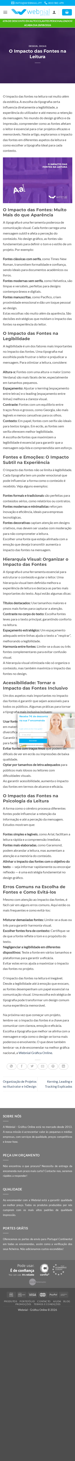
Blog (66, 1301)
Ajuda (57, 1301)
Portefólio (27, 1301)
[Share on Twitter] (32, 1066)
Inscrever (33, 741)
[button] (5, 12)
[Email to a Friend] (43, 1066)
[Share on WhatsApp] (11, 1066)
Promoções (23, 1304)
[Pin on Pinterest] (53, 1066)
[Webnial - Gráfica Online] (30, 12)
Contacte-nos (53, 1171)
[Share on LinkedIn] (63, 1066)
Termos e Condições (47, 1304)
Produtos (10, 1301)
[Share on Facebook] (22, 1066)
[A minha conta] (54, 12)
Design (33, 46)
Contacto (44, 1301)
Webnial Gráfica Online (35, 1053)
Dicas (42, 46)
